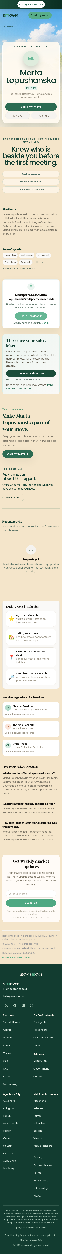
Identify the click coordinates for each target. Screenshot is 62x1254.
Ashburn (8, 1153)
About (6, 1045)
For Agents (39, 1022)
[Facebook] (14, 1005)
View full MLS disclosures (17, 957)
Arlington (8, 1108)
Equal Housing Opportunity (19, 1235)
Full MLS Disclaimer (36, 1227)
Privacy (37, 1157)
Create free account (31, 316)
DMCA (37, 1196)
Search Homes (11, 1022)
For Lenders (40, 1030)
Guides (7, 1053)
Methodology (11, 1084)
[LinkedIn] (23, 1005)
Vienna (7, 1138)
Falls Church (10, 1123)
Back (10, 26)
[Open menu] (56, 15)
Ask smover (13, 497)
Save (19, 115)
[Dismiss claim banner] (56, 4)
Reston (7, 1131)
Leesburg (8, 1168)
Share (45, 115)
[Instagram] (31, 1005)
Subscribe (31, 903)
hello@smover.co (13, 996)
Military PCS (40, 1061)
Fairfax (7, 1116)
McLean (7, 1145)
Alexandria (9, 1101)
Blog (5, 1061)
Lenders (7, 1037)
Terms (37, 1173)
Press (36, 1045)
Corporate (39, 1076)
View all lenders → (44, 1145)
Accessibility (40, 1180)
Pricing (7, 1076)
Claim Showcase (43, 1037)
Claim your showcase (31, 4)
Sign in (45, 322)
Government (41, 1068)
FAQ (5, 1068)
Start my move (40, 15)
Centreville (9, 1160)
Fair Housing (40, 1188)
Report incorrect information (31, 386)
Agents (7, 1030)
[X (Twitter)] (6, 1005)
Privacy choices (42, 1165)
